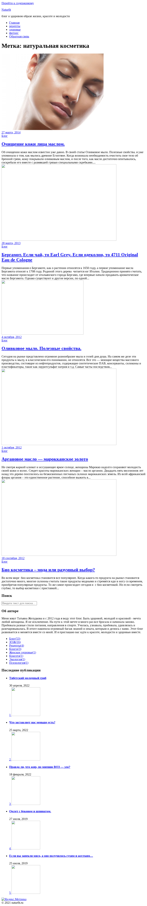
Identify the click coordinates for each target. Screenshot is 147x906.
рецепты (14, 26)
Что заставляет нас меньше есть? (32, 722)
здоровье (15, 29)
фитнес (14, 33)
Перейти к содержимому (18, 3)
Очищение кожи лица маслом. (33, 143)
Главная (14, 22)
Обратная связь (19, 36)
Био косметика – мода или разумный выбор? (48, 569)
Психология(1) (18, 662)
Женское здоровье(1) (22, 652)
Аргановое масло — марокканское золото (45, 459)
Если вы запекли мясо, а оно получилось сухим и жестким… (51, 855)
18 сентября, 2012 (13, 558)
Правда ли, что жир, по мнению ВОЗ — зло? (39, 767)
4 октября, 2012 (12, 337)
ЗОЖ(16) (15, 642)
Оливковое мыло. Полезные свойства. (41, 348)
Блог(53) (14, 638)
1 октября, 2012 (12, 447)
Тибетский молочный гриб (27, 678)
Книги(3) (15, 649)
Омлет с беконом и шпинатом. (30, 811)
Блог (5, 135)
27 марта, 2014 (11, 132)
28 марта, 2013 (11, 243)
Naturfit (6, 9)
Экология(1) (17, 659)
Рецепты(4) (16, 645)
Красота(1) (16, 655)
